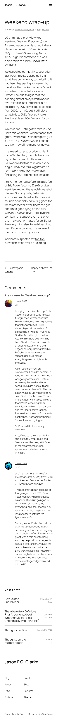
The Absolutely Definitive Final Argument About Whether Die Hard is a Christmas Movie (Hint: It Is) (22, 616)
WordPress (47, 714)
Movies (45, 29)
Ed (16, 304)
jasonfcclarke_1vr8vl (24, 29)
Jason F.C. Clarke (15, 5)
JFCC (17, 467)
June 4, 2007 (21, 301)
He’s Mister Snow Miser (12, 600)
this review (39, 228)
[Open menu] (50, 5)
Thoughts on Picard (17, 630)
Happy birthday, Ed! (41, 268)
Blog (39, 29)
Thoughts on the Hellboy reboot (15, 641)
